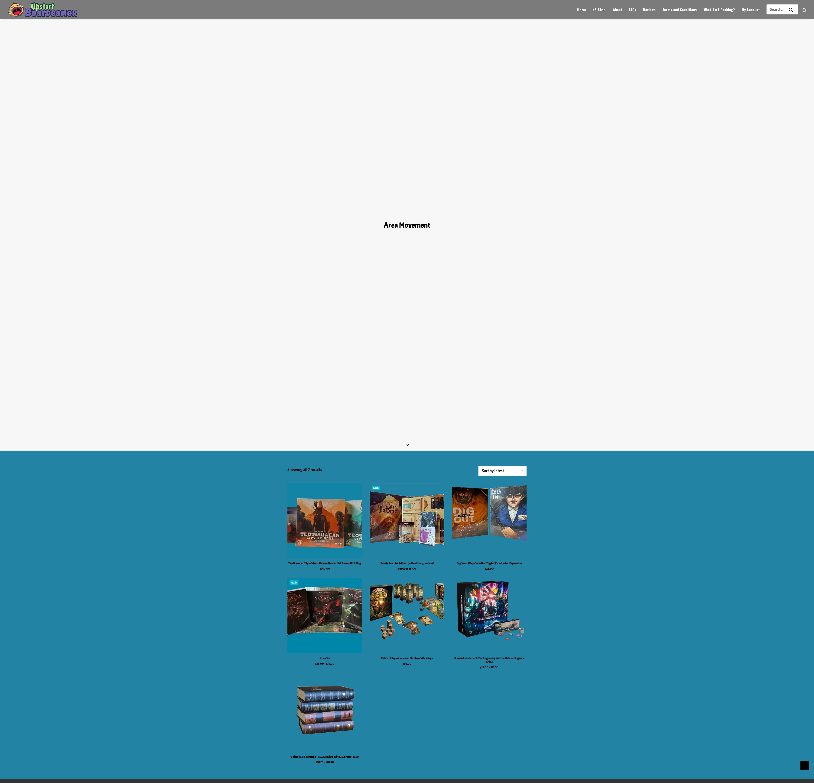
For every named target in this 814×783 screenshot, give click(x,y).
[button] (324, 520)
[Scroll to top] (804, 764)
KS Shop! (599, 9)
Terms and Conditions (679, 9)
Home (581, 9)
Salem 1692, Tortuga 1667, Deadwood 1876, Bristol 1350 (325, 757)
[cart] (804, 9)
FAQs (632, 9)
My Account (751, 9)
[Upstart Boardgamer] (42, 10)
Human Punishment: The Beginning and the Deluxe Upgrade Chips (489, 660)
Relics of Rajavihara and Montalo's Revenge (407, 658)
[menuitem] (581, 9)
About (617, 9)
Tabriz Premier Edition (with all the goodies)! (407, 563)
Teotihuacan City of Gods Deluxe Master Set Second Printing (325, 563)
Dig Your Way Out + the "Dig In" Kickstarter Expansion (489, 563)
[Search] (777, 9)
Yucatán (325, 658)
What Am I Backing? (719, 9)
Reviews (649, 9)
